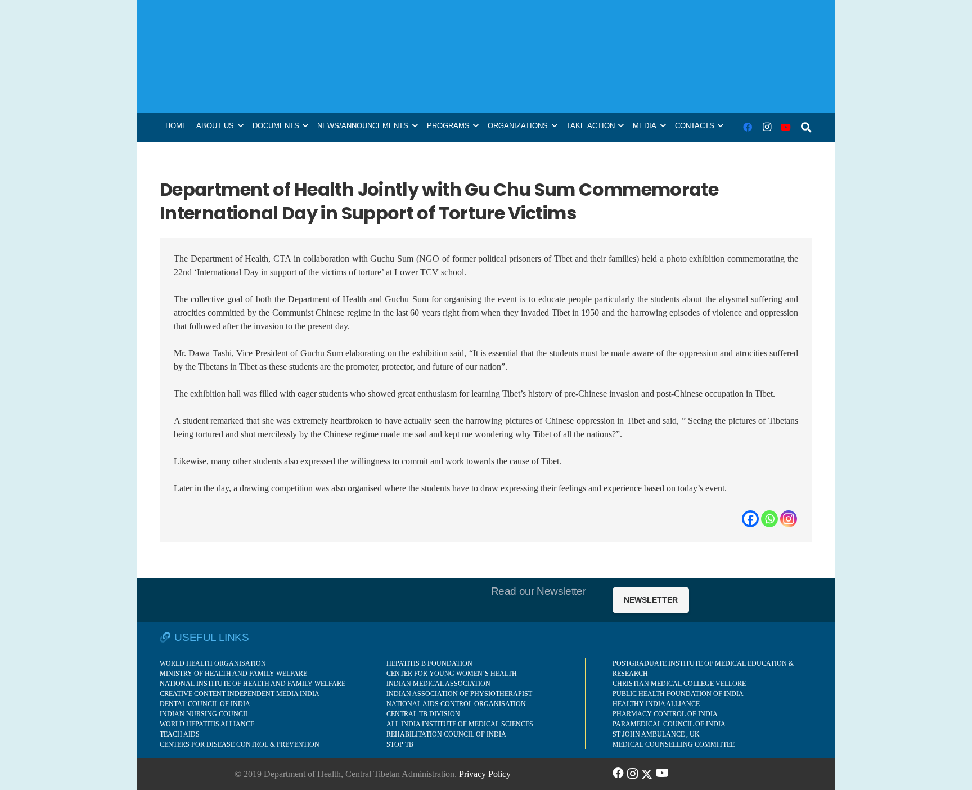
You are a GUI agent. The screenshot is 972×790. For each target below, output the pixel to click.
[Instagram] (767, 127)
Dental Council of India (205, 704)
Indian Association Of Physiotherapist (459, 694)
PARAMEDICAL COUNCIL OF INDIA (669, 724)
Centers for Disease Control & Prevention (240, 744)
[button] (806, 127)
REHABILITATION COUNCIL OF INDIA (446, 734)
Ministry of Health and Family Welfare (233, 673)
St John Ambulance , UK (656, 734)
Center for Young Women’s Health (451, 673)
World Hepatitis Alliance (207, 724)
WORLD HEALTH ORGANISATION (213, 663)
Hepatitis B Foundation (429, 663)
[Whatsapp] (769, 518)
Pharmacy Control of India (665, 714)
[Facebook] (748, 127)
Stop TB (399, 744)
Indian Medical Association (438, 684)
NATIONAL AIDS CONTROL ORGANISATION (456, 704)
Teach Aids (180, 734)
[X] (646, 773)
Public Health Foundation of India (678, 694)
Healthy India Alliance (656, 704)
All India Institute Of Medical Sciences (459, 724)
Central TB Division (423, 714)
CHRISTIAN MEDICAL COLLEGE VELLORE (679, 684)
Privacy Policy (485, 774)
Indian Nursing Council (204, 714)
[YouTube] (786, 127)
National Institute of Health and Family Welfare (252, 684)
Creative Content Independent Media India (240, 694)
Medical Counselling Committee (674, 744)
